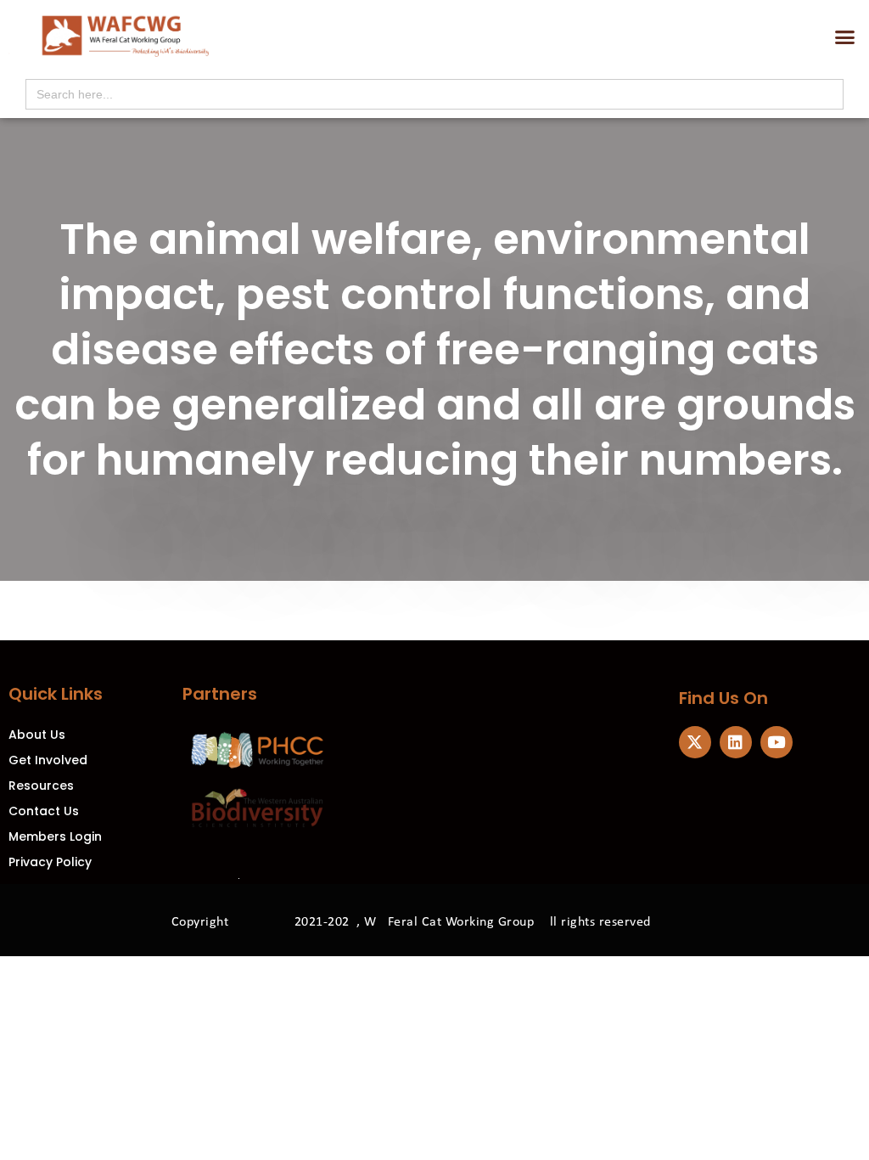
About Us (36, 734)
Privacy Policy (50, 861)
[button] (845, 37)
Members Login (55, 836)
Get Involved (47, 760)
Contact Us (43, 810)
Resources (41, 785)
